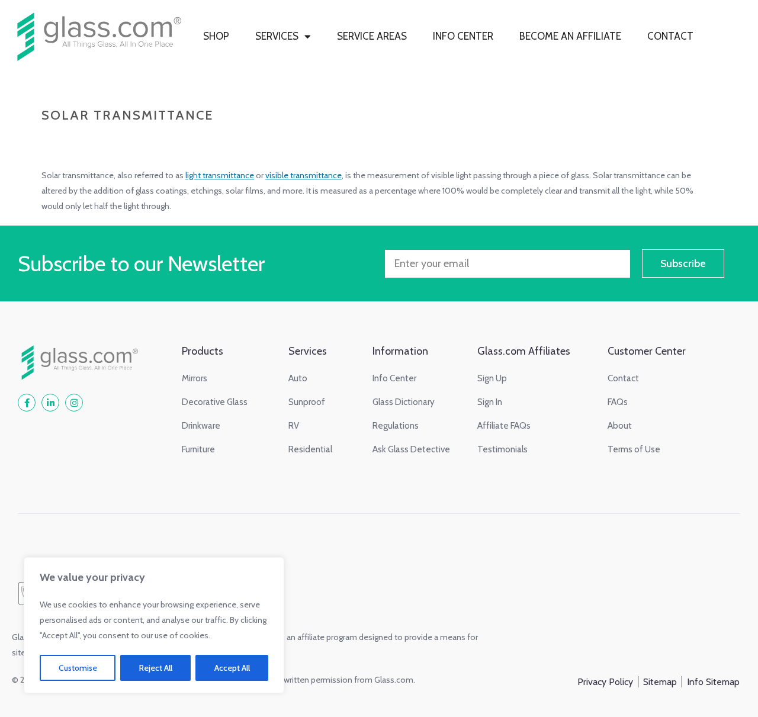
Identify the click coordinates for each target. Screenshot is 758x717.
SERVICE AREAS (372, 36)
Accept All (232, 668)
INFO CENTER (463, 36)
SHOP (216, 36)
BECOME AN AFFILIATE (570, 36)
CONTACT (670, 36)
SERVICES (276, 36)
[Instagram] (74, 402)
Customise (78, 668)
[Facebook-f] (27, 402)
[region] (154, 625)
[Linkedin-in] (50, 402)
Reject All (155, 668)
